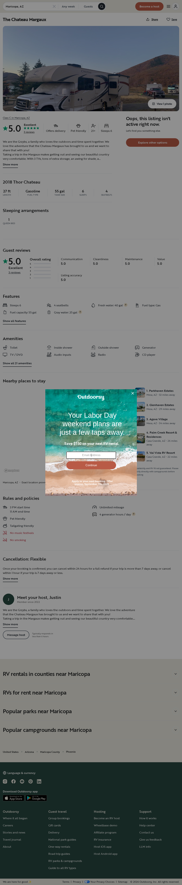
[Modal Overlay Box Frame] (91, 442)
